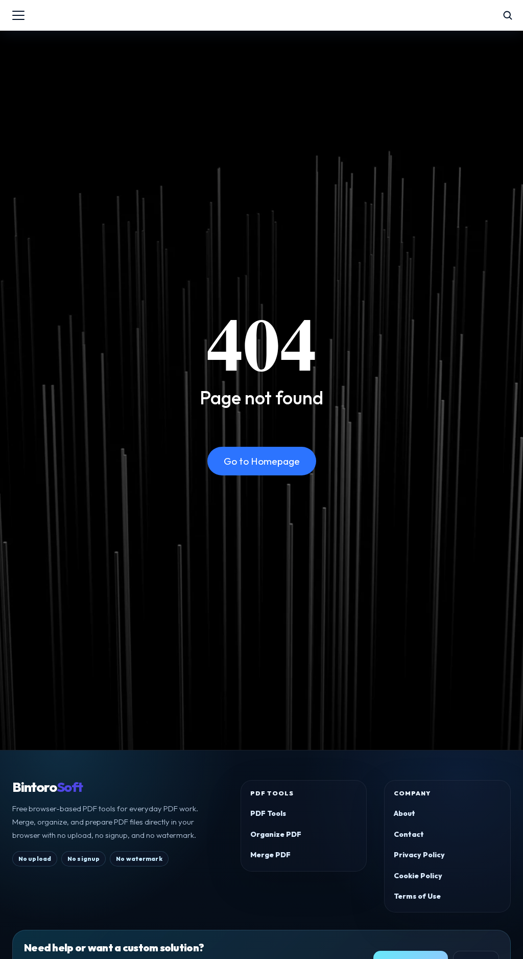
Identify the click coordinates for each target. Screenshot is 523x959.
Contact (409, 834)
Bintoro (47, 787)
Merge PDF (270, 854)
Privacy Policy (419, 854)
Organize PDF (275, 834)
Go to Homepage (262, 461)
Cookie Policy (418, 875)
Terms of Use (417, 896)
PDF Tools (268, 813)
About (404, 813)
